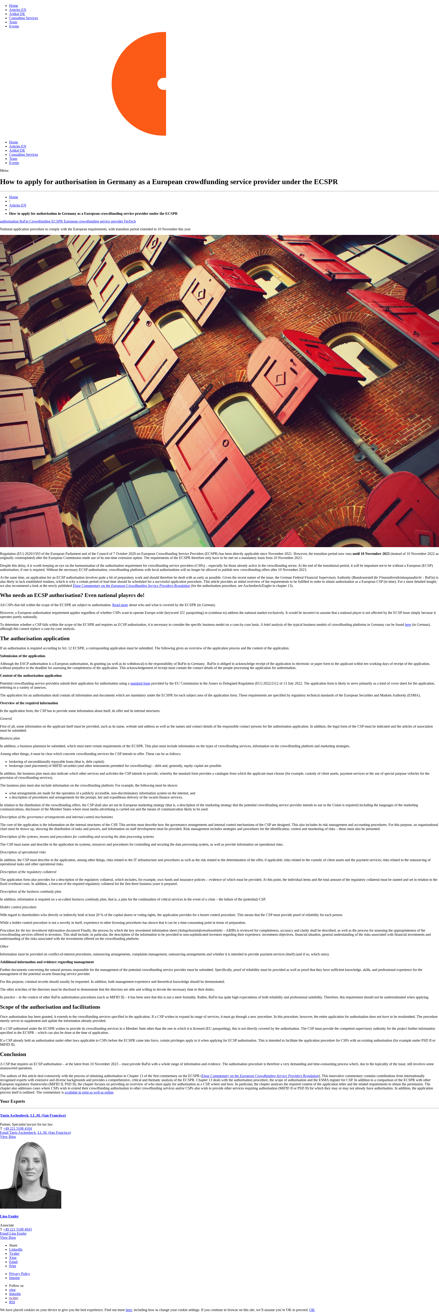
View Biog (8, 1137)
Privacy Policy (19, 1274)
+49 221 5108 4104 (17, 1128)
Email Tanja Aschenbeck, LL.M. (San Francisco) (35, 1133)
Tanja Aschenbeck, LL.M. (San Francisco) (33, 1115)
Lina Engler (9, 1216)
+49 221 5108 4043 (17, 1229)
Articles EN (17, 10)
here (408, 624)
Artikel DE (17, 14)
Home (13, 6)
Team (13, 22)
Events (14, 26)
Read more (120, 605)
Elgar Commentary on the (131, 586)
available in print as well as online (89, 1092)
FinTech (130, 221)
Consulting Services (23, 18)
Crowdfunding (40, 221)
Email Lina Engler (13, 1233)
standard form (140, 683)
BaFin (24, 221)
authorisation (9, 221)
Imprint (14, 1278)
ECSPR (57, 221)
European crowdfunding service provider (94, 221)
